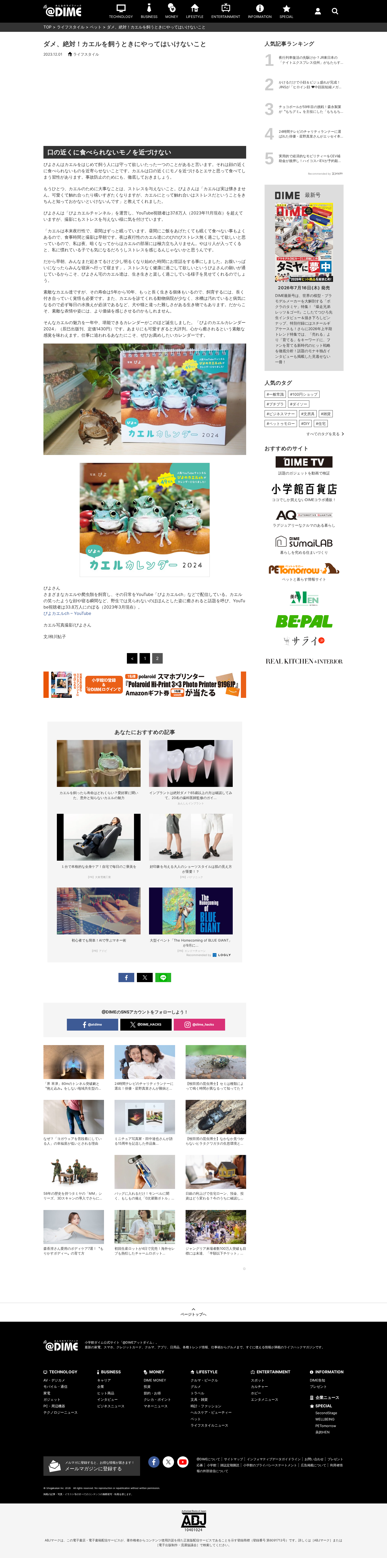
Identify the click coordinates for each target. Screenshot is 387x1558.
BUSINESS (111, 1371)
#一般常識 (275, 394)
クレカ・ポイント (157, 1399)
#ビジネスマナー (281, 413)
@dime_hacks (203, 1024)
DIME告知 (317, 1380)
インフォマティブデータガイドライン (274, 1459)
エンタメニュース (264, 1399)
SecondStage (326, 1413)
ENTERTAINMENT (273, 1371)
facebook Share (126, 977)
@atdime (95, 1024)
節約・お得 (152, 1393)
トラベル (197, 1393)
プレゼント (318, 1386)
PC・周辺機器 (54, 1406)
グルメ (196, 1386)
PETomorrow (325, 1426)
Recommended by (199, 955)
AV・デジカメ (54, 1380)
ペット (96, 27)
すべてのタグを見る (323, 434)
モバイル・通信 (55, 1386)
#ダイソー (298, 404)
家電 (46, 1393)
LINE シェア (163, 977)
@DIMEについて (208, 1459)
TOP (47, 27)
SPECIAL (323, 1405)
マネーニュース (156, 1406)
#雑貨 (326, 413)
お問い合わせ (314, 1459)
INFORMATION (329, 1371)
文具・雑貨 (199, 1399)
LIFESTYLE (206, 1371)
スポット (258, 1380)
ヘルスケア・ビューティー (211, 1412)
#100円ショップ (303, 394)
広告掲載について (313, 1465)
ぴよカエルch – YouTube (67, 613)
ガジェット (52, 1399)
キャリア (104, 1380)
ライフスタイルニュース (209, 1425)
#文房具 (308, 413)
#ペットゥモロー (281, 423)
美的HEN (322, 1432)
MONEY (156, 1371)
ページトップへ (193, 1314)
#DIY (305, 423)
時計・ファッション (206, 1406)
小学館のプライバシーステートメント (270, 1465)
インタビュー (107, 1399)
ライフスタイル (71, 27)
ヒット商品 (105, 1393)
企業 (100, 1386)
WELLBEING (325, 1419)
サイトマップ (233, 1459)
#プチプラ (275, 404)
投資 (147, 1386)
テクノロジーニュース (60, 1412)
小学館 (211, 1465)
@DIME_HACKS (149, 1024)
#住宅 (321, 423)
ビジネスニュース (111, 1406)
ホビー (256, 1393)
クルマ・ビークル (204, 1380)
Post (145, 977)
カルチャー (259, 1386)
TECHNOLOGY (63, 1371)
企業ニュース (327, 1397)
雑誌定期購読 (229, 1465)
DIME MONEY (155, 1380)
